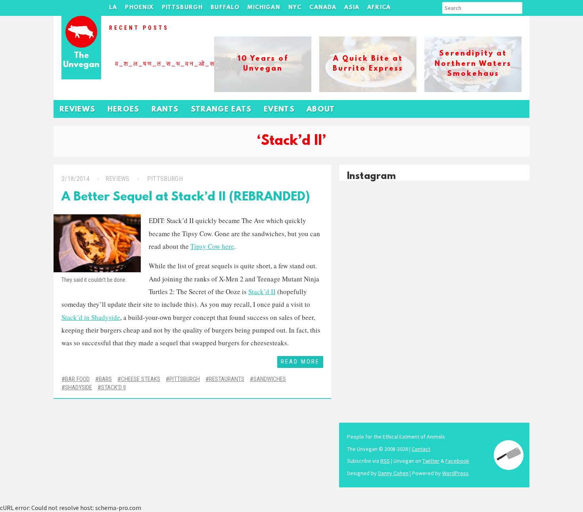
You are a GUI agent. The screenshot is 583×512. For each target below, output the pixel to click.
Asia (351, 7)
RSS (385, 460)
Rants (165, 110)
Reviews (77, 110)
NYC (295, 7)
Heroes (123, 110)
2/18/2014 (75, 179)
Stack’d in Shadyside (90, 317)
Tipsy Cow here (212, 246)
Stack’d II (262, 291)
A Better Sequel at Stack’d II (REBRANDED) (185, 197)
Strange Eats (221, 110)
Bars (105, 379)
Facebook (457, 460)
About (321, 110)
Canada (322, 7)
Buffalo (225, 7)
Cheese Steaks (140, 379)
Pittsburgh (182, 7)
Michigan (263, 7)
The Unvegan (81, 60)
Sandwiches (269, 379)
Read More (300, 361)
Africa (379, 7)
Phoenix (139, 7)
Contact (421, 448)
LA (113, 7)
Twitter (430, 460)
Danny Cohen (393, 473)
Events (279, 110)
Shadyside (78, 387)
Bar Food (77, 379)
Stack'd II (113, 387)
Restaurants (226, 379)
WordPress (455, 473)
